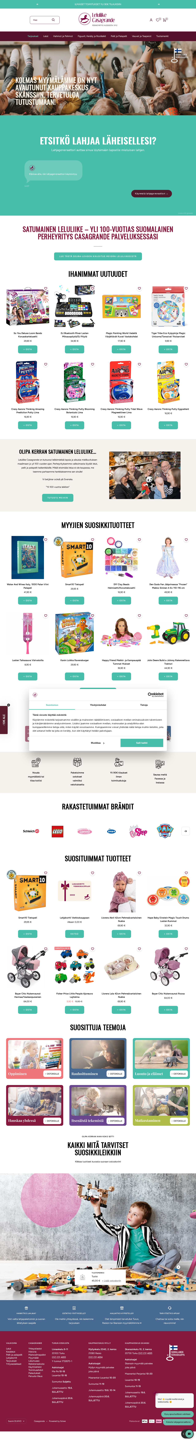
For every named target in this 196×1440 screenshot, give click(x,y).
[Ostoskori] (164, 20)
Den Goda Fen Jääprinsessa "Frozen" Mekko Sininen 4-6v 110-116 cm (168, 586)
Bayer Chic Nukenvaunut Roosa (168, 993)
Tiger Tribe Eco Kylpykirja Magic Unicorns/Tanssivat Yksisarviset (168, 335)
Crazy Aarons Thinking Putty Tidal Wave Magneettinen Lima (121, 411)
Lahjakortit (11, 1357)
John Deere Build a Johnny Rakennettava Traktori (168, 662)
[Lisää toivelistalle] (45, 288)
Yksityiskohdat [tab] (98, 705)
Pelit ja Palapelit (119, 36)
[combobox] (45, 20)
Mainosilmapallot (37, 1354)
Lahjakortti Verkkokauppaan (74, 917)
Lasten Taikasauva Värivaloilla (27, 660)
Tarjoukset (33, 36)
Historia (32, 1351)
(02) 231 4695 (145, 1353)
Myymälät (33, 1357)
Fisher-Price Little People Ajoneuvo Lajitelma (74, 995)
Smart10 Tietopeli (74, 584)
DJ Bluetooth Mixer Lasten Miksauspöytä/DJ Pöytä (74, 335)
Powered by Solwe (57, 1421)
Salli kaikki (141, 743)
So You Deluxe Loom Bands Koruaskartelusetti (28, 335)
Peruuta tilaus (35, 1376)
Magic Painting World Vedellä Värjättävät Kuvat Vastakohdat (121, 335)
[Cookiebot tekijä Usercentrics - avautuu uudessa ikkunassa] (150, 695)
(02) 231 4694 (96, 1357)
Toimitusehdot (35, 1370)
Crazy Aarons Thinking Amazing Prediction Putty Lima (27, 411)
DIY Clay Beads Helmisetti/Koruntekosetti (121, 586)
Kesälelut (10, 1351)
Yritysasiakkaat (13, 1364)
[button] (4, 720)
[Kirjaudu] (151, 20)
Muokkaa (96, 743)
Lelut (45, 36)
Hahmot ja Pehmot (63, 36)
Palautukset (34, 1373)
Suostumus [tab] (52, 705)
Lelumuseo (34, 1361)
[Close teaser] (8, 705)
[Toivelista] (157, 20)
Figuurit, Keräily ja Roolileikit (92, 36)
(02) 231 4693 (59, 1357)
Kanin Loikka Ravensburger (74, 660)
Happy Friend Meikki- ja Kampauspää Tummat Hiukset (121, 662)
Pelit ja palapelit (14, 1354)
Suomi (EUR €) (14, 1421)
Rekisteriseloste (36, 1364)
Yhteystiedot (35, 1348)
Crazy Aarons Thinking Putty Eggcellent (168, 409)
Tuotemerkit (162, 36)
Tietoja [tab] (144, 705)
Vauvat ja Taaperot (141, 36)
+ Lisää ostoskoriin (111, 1280)
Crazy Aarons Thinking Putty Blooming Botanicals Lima (75, 411)
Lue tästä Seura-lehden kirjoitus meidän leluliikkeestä (98, 256)
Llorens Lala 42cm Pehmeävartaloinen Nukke (121, 995)
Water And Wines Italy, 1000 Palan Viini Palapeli (28, 586)
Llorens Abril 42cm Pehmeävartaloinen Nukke (121, 919)
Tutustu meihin (57, 498)
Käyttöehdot (35, 1367)
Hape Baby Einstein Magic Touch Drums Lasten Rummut (168, 919)
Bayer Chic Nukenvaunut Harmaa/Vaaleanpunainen (27, 995)
